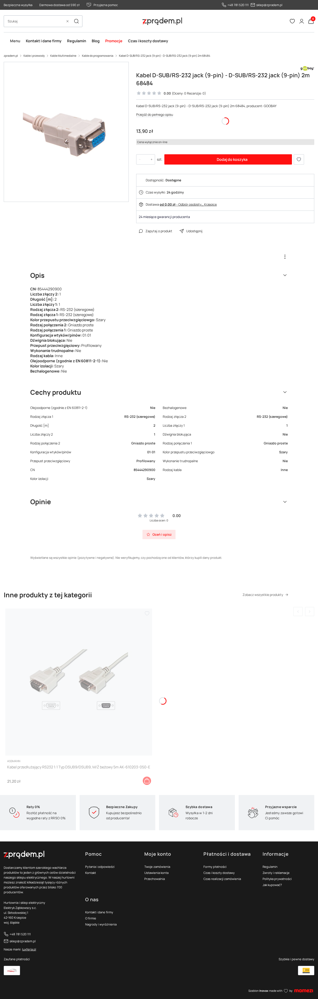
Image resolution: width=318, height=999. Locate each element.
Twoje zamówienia (157, 867)
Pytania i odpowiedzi (100, 867)
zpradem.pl (11, 56)
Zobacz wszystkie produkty (263, 594)
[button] (76, 21)
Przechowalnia (154, 879)
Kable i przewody (34, 56)
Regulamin (270, 867)
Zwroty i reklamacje (276, 873)
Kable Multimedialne (63, 56)
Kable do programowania (97, 56)
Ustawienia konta (156, 873)
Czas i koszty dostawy (219, 873)
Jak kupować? (272, 885)
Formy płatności (215, 867)
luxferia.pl (29, 949)
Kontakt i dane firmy (99, 912)
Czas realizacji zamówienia (222, 879)
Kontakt (90, 873)
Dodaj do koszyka (232, 159)
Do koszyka (147, 781)
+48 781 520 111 (238, 5)
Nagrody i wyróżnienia (101, 924)
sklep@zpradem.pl (269, 5)
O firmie (90, 918)
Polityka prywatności (277, 879)
